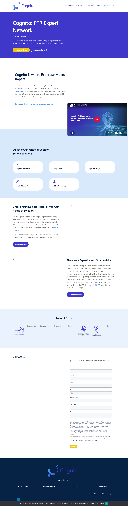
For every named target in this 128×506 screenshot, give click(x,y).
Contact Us (99, 5)
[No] (126, 503)
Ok (106, 503)
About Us (91, 5)
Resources (107, 5)
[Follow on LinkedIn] (18, 499)
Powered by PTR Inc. (64, 480)
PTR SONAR (96, 285)
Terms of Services (95, 494)
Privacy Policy (106, 494)
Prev (13, 331)
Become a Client (69, 5)
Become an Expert (81, 5)
